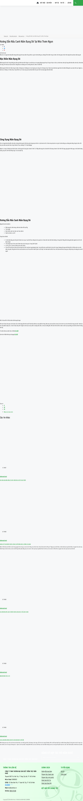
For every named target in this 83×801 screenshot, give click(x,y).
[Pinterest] (4, 50)
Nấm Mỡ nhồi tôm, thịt (5, 676)
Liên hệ (69, 3)
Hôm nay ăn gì (3, 476)
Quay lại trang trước (8, 412)
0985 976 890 (13, 791)
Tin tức (62, 3)
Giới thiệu (42, 3)
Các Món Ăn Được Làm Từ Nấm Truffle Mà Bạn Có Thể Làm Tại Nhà (14, 612)
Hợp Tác (57, 3)
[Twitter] (4, 48)
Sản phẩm (49, 3)
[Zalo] (54, 793)
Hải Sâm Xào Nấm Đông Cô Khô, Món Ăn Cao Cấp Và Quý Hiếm (13, 480)
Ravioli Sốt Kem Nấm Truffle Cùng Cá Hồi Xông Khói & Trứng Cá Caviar (15, 544)
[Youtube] (49, 793)
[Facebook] (4, 46)
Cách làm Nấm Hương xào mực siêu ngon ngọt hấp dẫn (12, 740)
